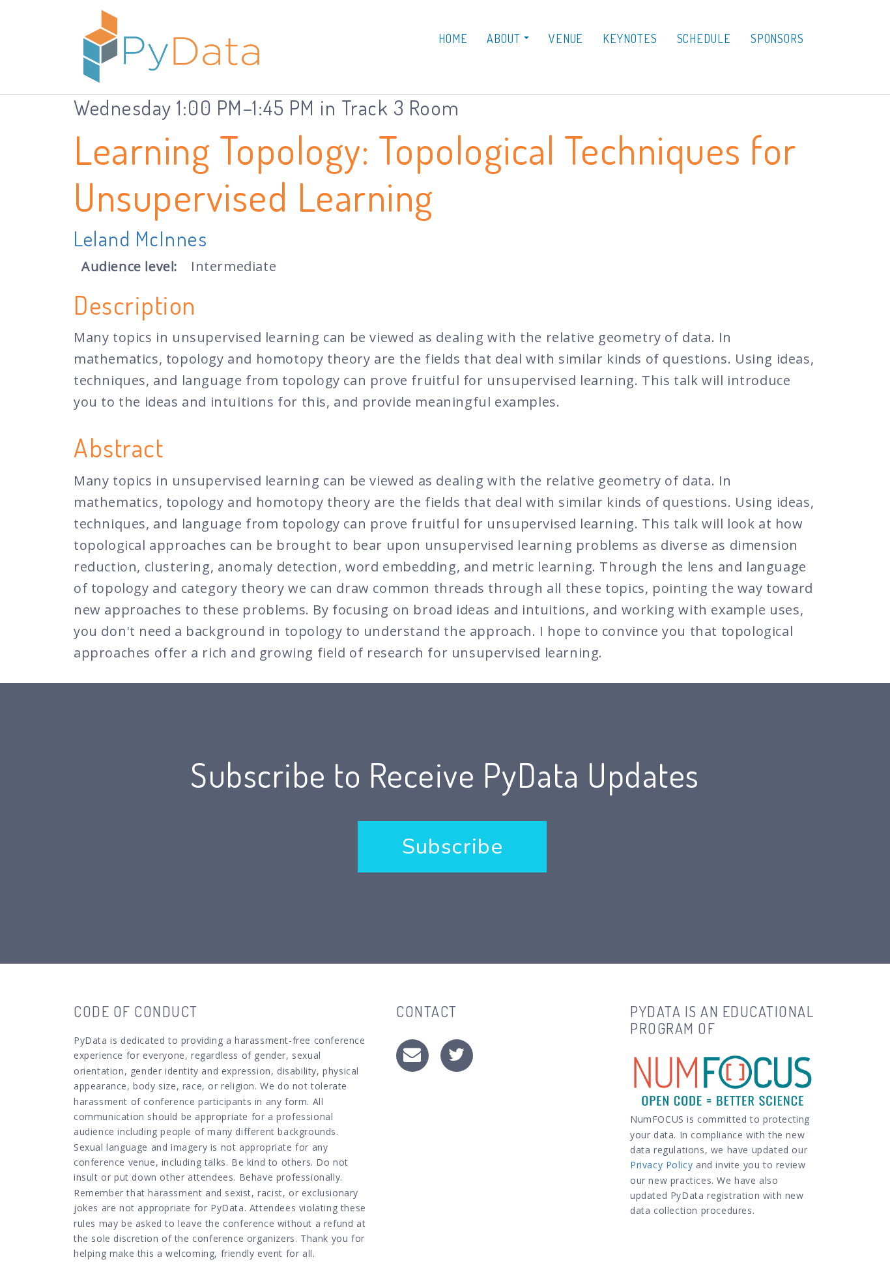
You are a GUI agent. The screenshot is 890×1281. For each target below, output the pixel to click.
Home (453, 38)
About (505, 38)
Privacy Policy (661, 1165)
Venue (566, 38)
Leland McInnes (140, 238)
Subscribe (452, 846)
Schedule (704, 38)
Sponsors (777, 38)
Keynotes (630, 38)
